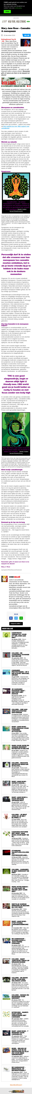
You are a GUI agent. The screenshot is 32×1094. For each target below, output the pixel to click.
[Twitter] (16, 618)
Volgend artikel (16, 623)
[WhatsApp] (21, 618)
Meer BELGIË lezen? (16, 1085)
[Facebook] (11, 618)
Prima (7, 11)
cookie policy (18, 8)
